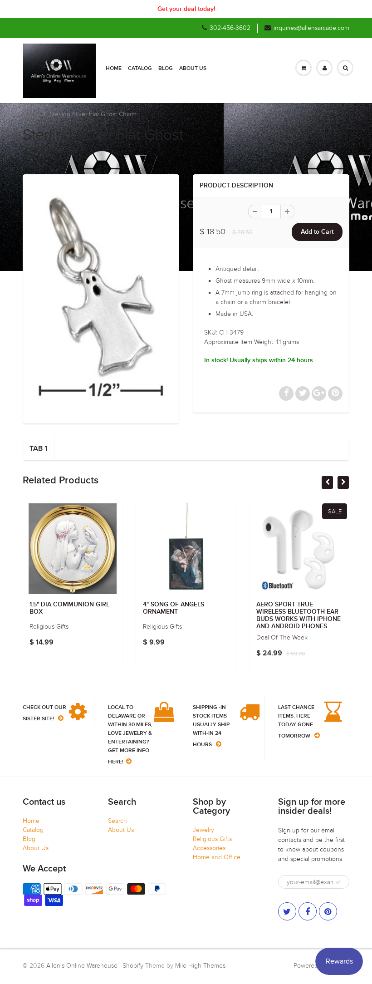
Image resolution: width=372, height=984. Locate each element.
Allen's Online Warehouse (81, 965)
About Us (192, 68)
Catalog (140, 68)
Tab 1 (38, 448)
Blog (165, 68)
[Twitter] (287, 911)
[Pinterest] (328, 911)
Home (114, 68)
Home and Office (216, 857)
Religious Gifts (212, 839)
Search (117, 821)
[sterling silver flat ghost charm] (100, 297)
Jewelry (203, 830)
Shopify (132, 965)
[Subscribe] (338, 882)
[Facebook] (308, 911)
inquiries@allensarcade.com (311, 28)
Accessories (209, 848)
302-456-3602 (230, 28)
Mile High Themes (200, 965)
